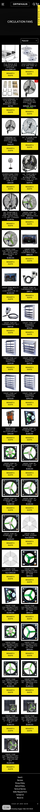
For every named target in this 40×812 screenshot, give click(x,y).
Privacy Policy (20, 783)
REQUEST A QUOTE (10, 74)
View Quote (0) (39, 15)
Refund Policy (20, 786)
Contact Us (20, 795)
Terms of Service (20, 789)
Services (20, 780)
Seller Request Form (20, 792)
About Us (20, 798)
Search (20, 777)
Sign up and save (20, 804)
